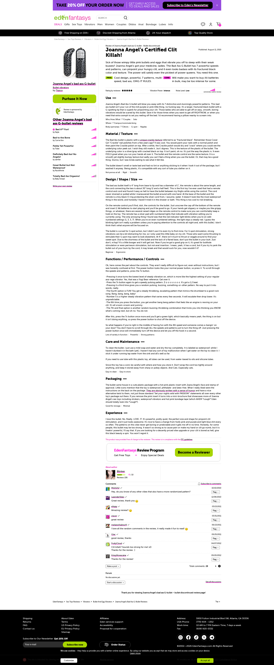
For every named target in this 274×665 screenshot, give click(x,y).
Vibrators (89, 24)
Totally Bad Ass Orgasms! (66, 176)
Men (100, 24)
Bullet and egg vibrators (104, 39)
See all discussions (213, 582)
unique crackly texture (151, 140)
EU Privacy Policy (70, 628)
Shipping (27, 618)
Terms (64, 622)
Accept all (205, 660)
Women (109, 24)
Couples (121, 24)
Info (170, 24)
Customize (69, 660)
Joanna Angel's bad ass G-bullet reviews (133, 39)
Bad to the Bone (61, 137)
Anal (141, 24)
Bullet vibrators (61, 87)
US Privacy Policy (70, 625)
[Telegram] (211, 637)
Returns (27, 622)
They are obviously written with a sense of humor (170, 390)
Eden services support (111, 622)
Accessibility (106, 625)
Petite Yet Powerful (63, 146)
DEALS (58, 24)
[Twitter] (204, 637)
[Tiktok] (196, 637)
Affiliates (104, 618)
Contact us (29, 628)
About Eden (67, 618)
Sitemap (65, 632)
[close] (217, 5)
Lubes (162, 24)
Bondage (151, 24)
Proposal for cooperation (113, 628)
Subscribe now (75, 644)
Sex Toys (77, 24)
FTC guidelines (186, 440)
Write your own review (62, 186)
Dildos (132, 24)
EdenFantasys (59, 39)
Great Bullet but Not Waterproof (64, 166)
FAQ (25, 625)
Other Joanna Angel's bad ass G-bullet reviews (72, 121)
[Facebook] (188, 637)
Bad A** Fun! (62, 129)
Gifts (67, 24)
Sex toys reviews (74, 39)
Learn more (135, 653)
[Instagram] (180, 637)
